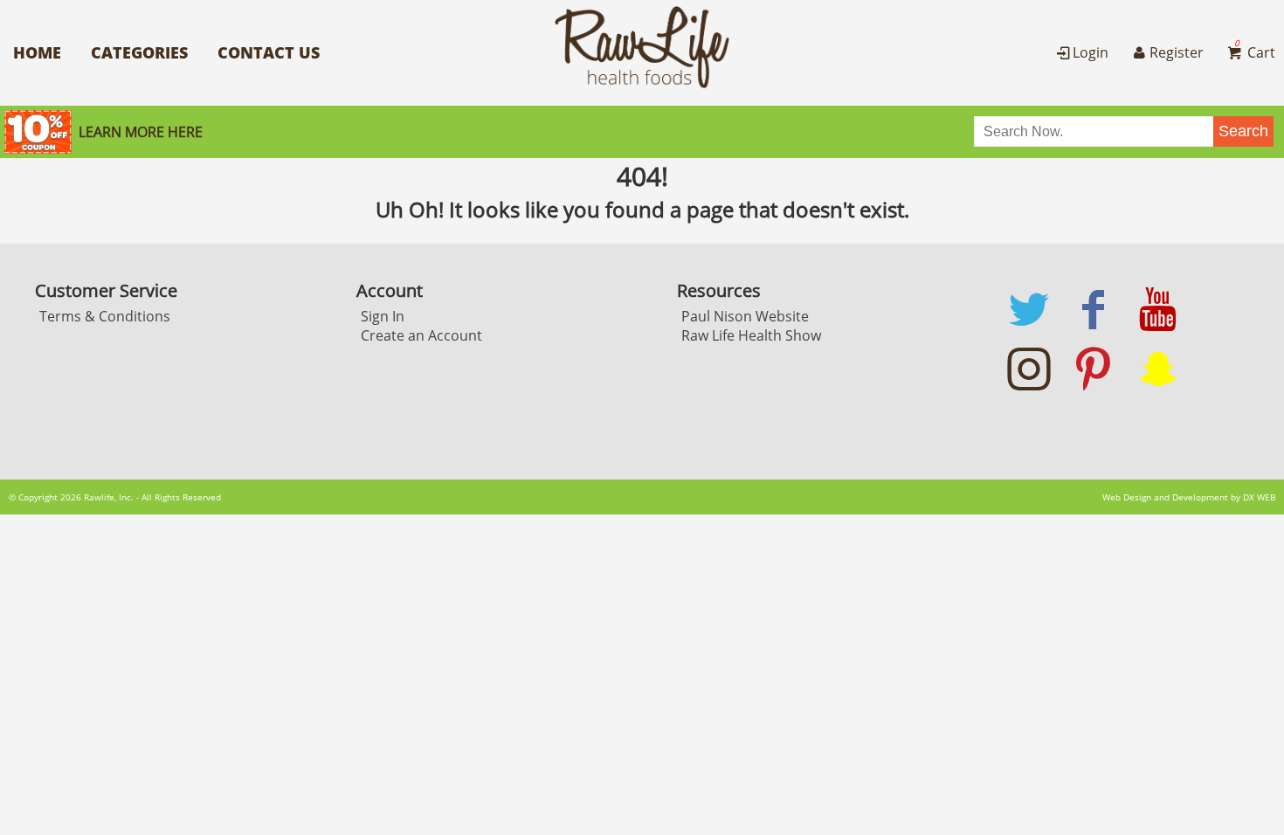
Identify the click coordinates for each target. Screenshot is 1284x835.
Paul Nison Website (745, 316)
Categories (139, 52)
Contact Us (268, 52)
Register (1176, 52)
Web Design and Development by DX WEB (1188, 497)
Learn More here (141, 131)
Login (1090, 52)
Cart (1254, 52)
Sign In (382, 316)
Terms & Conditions (104, 316)
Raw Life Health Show (751, 335)
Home (37, 52)
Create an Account (421, 335)
